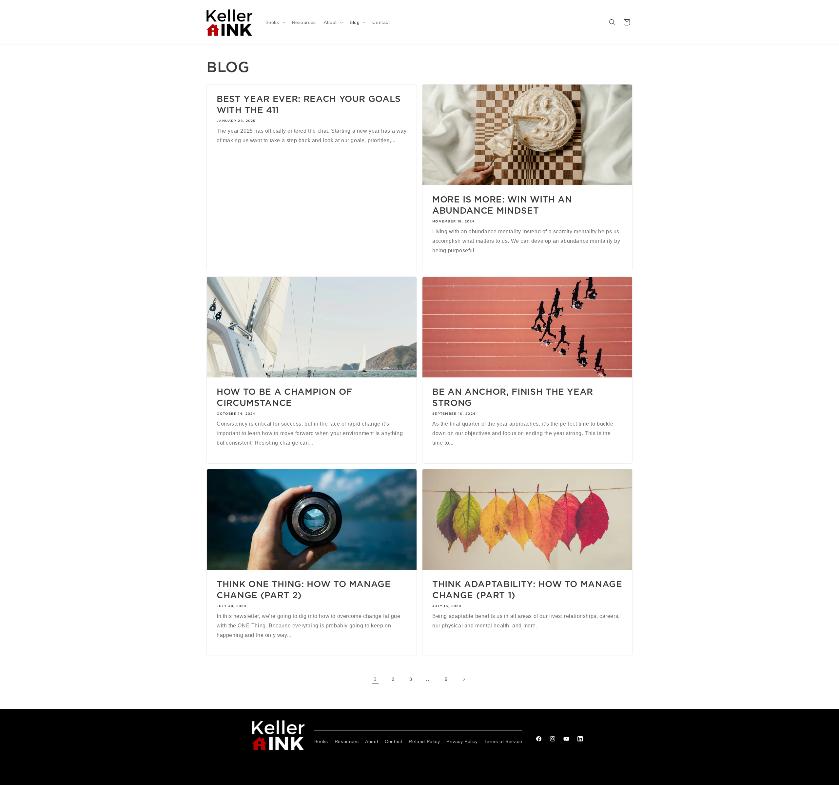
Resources (347, 741)
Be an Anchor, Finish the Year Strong (512, 397)
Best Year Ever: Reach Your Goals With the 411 (309, 104)
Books (321, 741)
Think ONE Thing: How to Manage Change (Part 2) (304, 589)
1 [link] (375, 679)
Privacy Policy (462, 741)
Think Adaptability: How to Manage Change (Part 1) (527, 589)
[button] (275, 22)
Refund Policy (424, 741)
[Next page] (464, 679)
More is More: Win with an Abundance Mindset (502, 205)
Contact (393, 741)
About (371, 741)
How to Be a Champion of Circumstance (284, 397)
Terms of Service (503, 741)
